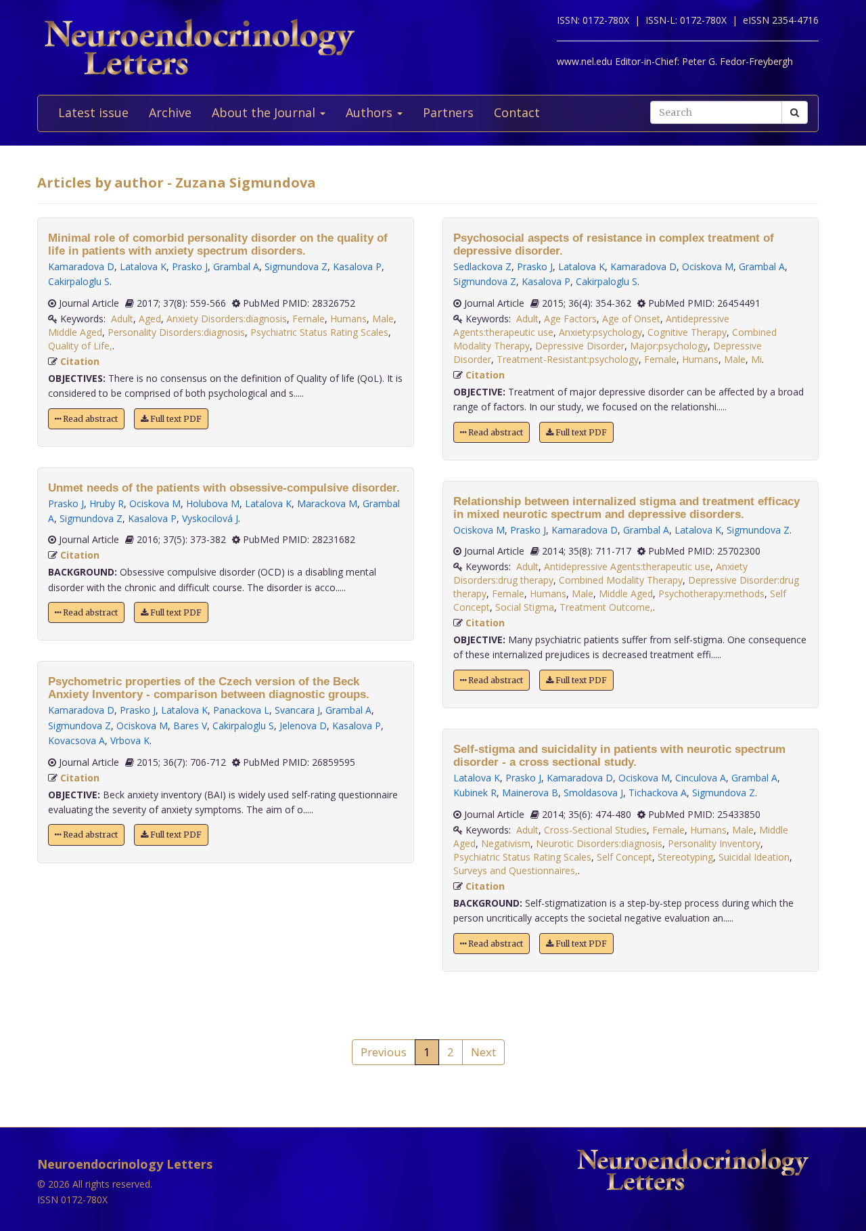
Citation (79, 361)
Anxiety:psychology (600, 332)
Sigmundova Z (296, 266)
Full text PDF (175, 419)
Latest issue (93, 112)
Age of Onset (631, 318)
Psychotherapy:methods (711, 593)
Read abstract (89, 419)
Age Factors (570, 318)
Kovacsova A (76, 740)
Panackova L (241, 710)
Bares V (190, 725)
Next (483, 1052)
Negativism (505, 843)
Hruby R (106, 503)
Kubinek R (475, 792)
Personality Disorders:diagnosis (176, 332)
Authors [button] (371, 112)
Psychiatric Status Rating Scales (319, 332)
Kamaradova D (81, 266)
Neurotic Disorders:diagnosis (599, 843)
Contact (517, 112)
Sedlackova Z (482, 266)
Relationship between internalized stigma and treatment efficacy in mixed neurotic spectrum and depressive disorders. (626, 508)
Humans (348, 318)
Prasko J (190, 266)
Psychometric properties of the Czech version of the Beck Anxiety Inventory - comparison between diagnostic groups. (208, 688)
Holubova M (213, 503)
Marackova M (327, 503)
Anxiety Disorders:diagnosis (226, 318)
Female (308, 318)
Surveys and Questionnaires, (515, 870)
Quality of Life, (80, 345)
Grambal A (236, 266)
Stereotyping (685, 856)
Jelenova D (303, 725)
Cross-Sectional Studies (595, 829)
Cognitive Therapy (687, 332)
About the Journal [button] (265, 112)
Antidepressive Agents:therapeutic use (627, 566)
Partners (448, 112)
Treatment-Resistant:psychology (568, 359)
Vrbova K (130, 740)
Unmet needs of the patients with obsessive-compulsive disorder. (224, 487)
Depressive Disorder (579, 345)
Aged (150, 318)
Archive (170, 112)
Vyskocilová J (210, 518)
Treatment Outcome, (606, 607)
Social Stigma (524, 607)
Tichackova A (658, 792)
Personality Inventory (714, 843)
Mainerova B (530, 792)
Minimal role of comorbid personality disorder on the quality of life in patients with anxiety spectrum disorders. (218, 244)
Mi (756, 359)
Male (383, 318)
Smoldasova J (593, 792)
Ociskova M (155, 503)
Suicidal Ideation (754, 856)
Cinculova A (700, 777)
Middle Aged (75, 332)
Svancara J (297, 710)
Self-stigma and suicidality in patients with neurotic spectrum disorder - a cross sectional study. (619, 756)
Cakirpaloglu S (79, 281)
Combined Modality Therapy (621, 580)
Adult (122, 318)
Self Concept (624, 856)
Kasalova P (357, 266)
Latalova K (143, 266)
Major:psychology (669, 345)
